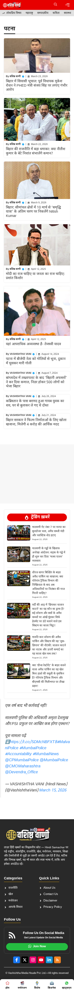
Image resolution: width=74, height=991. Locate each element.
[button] (55, 5)
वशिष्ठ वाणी (15, 76)
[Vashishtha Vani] (12, 5)
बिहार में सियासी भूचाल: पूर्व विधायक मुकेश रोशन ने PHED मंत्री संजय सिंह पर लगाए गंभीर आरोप (36, 85)
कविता (56, 13)
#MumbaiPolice (32, 748)
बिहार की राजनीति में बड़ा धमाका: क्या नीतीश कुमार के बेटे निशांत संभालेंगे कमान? (35, 151)
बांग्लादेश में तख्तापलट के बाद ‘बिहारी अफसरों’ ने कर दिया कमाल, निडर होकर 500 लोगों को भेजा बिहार (36, 382)
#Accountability (18, 754)
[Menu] (67, 4)
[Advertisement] (37, 454)
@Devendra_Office (21, 772)
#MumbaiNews (46, 754)
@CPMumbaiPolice (22, 760)
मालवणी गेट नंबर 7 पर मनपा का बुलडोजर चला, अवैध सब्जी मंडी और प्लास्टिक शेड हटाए (49, 531)
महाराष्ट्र (29, 13)
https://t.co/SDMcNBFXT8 (33, 742)
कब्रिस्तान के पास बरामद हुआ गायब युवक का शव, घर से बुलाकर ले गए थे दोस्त (35, 403)
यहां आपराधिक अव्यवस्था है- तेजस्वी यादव (33, 344)
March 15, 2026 (52, 790)
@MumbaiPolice (54, 760)
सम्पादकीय (42, 13)
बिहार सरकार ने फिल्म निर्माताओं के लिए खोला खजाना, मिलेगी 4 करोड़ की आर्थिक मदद (36, 422)
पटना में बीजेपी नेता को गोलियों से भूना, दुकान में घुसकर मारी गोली (36, 361)
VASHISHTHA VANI (20, 354)
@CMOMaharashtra (22, 766)
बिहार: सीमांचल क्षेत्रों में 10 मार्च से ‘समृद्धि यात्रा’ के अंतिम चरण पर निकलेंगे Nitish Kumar (33, 211)
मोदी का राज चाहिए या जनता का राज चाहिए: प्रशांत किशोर (35, 276)
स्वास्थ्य (67, 13)
